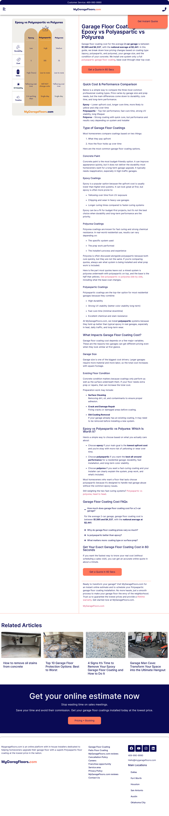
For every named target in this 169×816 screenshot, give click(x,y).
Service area (94, 767)
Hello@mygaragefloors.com (142, 760)
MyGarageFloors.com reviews (103, 753)
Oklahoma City (138, 802)
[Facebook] (131, 748)
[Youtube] (138, 748)
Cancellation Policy (98, 757)
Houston (135, 784)
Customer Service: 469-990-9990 (84, 2)
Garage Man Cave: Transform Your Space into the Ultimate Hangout (147, 666)
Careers (92, 760)
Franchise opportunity (99, 764)
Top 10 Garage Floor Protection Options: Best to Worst (62, 666)
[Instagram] (146, 748)
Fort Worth (136, 778)
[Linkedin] (153, 748)
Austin (134, 796)
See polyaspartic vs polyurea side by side (121, 276)
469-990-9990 (135, 755)
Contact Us (94, 777)
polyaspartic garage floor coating (98, 59)
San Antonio (137, 790)
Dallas (134, 772)
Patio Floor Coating (98, 750)
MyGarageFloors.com (93, 606)
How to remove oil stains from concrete (20, 664)
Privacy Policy (95, 770)
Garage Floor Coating (99, 746)
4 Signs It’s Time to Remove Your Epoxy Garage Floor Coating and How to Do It (105, 668)
